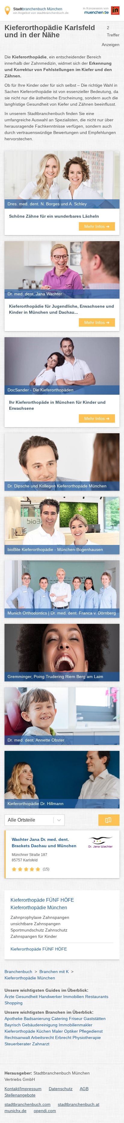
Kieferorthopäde (20, 1031)
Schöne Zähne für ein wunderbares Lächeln (54, 216)
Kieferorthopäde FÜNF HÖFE (39, 949)
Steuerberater (18, 1043)
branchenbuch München (37, 9)
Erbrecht (63, 1037)
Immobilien (73, 996)
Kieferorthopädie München (30, 977)
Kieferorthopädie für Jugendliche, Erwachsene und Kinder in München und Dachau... (61, 309)
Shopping (14, 1002)
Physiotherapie (87, 1037)
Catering (59, 1018)
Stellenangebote (20, 1095)
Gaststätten (95, 1018)
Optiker (71, 1031)
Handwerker (50, 996)
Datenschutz (61, 1088)
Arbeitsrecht (42, 1037)
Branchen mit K (54, 971)
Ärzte (9, 996)
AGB (84, 1088)
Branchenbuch (18, 971)
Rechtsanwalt (17, 1037)
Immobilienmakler (75, 1024)
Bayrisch (13, 1024)
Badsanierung (37, 1018)
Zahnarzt (40, 1043)
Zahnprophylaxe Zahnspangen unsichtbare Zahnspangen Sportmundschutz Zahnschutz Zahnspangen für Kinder (40, 927)
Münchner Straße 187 (29, 857)
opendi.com (45, 1110)
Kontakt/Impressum (23, 1088)
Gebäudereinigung (39, 1024)
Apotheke (14, 1018)
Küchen (43, 1031)
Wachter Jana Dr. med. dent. (44, 842)
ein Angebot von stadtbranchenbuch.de (41, 12)
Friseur (75, 1018)
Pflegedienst (91, 1031)
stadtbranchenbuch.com (28, 1104)
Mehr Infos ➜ (97, 226)
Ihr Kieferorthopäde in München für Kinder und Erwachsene (57, 405)
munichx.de (15, 1110)
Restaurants (96, 996)
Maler (57, 1031)
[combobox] (7, 820)
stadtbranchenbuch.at (78, 1104)
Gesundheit (27, 996)
